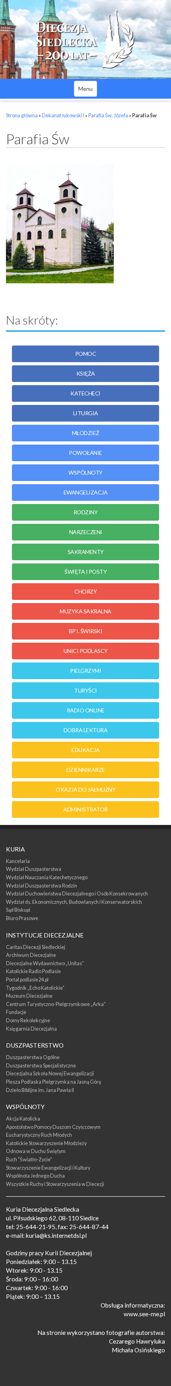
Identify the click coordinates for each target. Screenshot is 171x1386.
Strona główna (22, 115)
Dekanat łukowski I (63, 115)
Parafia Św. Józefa (108, 115)
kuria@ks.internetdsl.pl (56, 1235)
